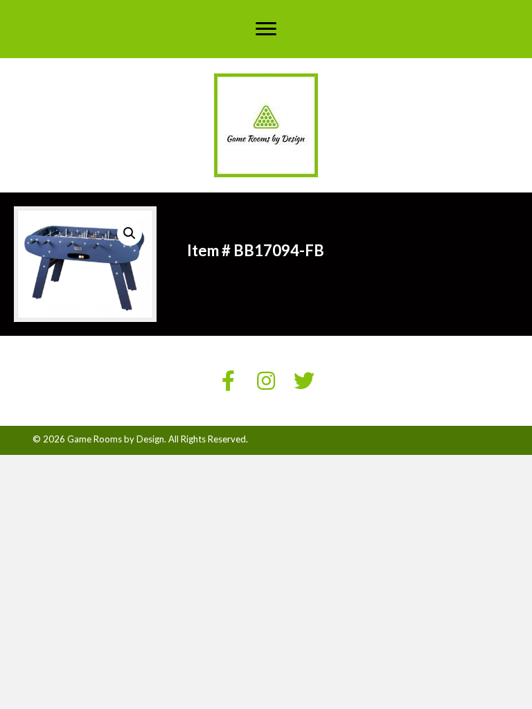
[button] (129, 233)
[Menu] (266, 29)
